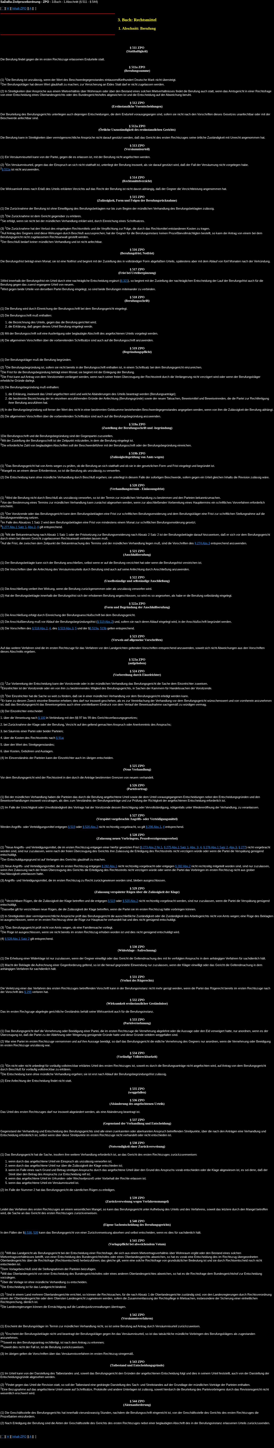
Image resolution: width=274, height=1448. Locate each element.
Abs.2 (32, 527)
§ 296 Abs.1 (153, 826)
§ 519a (94, 628)
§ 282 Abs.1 (109, 866)
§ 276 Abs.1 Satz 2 (215, 847)
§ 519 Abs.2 (105, 621)
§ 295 (27, 992)
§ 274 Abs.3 (202, 543)
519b (103, 628)
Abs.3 (233, 847)
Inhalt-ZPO (19, 8)
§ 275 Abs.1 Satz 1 (176, 847)
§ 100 (41, 717)
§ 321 (124, 280)
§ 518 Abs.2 (40, 628)
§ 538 (28, 1232)
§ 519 (71, 826)
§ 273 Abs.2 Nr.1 (151, 847)
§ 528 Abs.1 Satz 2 (17, 938)
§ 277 (242, 847)
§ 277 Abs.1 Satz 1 (14, 527)
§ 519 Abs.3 (65, 628)
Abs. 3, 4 (196, 847)
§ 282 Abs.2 (183, 866)
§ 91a (59, 737)
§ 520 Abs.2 (90, 826)
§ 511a (6, 169)
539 (35, 1232)
